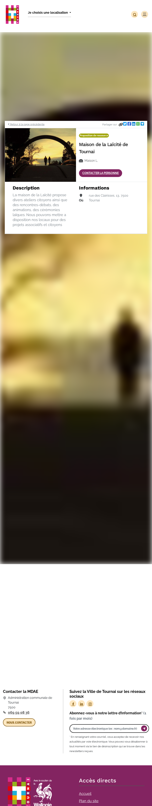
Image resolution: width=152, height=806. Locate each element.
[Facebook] (72, 703)
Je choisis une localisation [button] (48, 12)
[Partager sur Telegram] (142, 124)
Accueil (85, 794)
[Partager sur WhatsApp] (138, 124)
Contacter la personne (100, 173)
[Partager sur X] (125, 124)
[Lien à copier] (121, 124)
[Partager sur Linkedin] (133, 124)
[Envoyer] (144, 728)
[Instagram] (89, 703)
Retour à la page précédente (27, 124)
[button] (134, 14)
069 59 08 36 (18, 712)
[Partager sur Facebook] (129, 124)
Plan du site (89, 801)
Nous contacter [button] (19, 722)
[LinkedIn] (81, 703)
